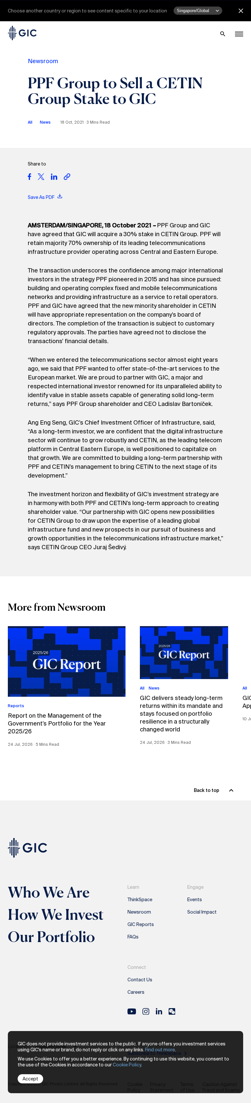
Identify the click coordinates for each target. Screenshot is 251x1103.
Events (194, 899)
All (30, 122)
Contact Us (139, 980)
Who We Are (49, 892)
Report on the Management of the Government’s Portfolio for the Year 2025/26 (57, 723)
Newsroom (43, 61)
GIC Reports (140, 924)
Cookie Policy (127, 1065)
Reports (16, 706)
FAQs (133, 937)
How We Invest (56, 914)
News (45, 122)
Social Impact (202, 912)
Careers (135, 992)
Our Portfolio (51, 936)
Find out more (160, 1050)
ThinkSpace (139, 899)
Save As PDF (41, 197)
